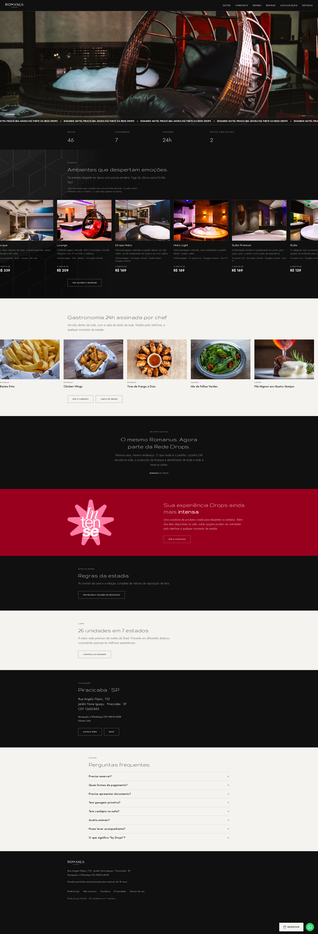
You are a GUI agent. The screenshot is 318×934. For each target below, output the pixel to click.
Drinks (257, 5)
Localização (289, 5)
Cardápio (242, 5)
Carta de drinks (109, 399)
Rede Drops (74, 891)
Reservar (293, 927)
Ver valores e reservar (84, 283)
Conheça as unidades (94, 654)
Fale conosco (90, 891)
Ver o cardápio (80, 399)
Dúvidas (307, 5)
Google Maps (90, 732)
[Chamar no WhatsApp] (310, 927)
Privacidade (120, 891)
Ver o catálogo (177, 539)
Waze (111, 732)
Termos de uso (137, 891)
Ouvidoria (105, 891)
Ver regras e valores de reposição (101, 595)
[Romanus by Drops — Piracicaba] (14, 5)
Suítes (227, 5)
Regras (271, 5)
